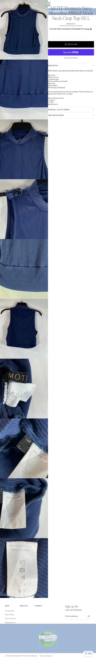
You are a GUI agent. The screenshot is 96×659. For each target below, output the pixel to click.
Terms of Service (10, 618)
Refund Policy (9, 615)
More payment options (71, 57)
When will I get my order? (59, 110)
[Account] (83, 4)
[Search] (77, 4)
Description (53, 66)
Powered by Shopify (30, 656)
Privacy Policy (9, 611)
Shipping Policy (10, 622)
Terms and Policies (46, 656)
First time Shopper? (56, 115)
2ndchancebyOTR (17, 656)
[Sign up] (88, 616)
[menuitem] (35, 4)
